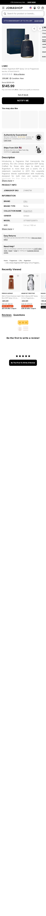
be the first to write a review (23, 363)
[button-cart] (42, 7)
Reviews (7, 315)
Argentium (27, 260)
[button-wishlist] (38, 7)
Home (6, 260)
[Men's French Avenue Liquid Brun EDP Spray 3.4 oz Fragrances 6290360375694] (18, 276)
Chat (15, 251)
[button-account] (34, 7)
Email (10, 251)
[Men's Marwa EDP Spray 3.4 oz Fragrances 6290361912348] (37, 276)
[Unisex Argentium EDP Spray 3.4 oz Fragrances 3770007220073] (40, 28)
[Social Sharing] (34, 28)
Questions (19, 315)
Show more (7, 180)
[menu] (3, 7)
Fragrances (13, 260)
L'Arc (20, 260)
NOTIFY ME (23, 100)
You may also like (10, 108)
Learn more (7, 140)
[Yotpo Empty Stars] (7, 74)
